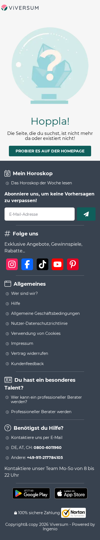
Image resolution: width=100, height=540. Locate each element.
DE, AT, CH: (36, 447)
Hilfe (15, 303)
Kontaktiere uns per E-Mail (36, 437)
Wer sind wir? (24, 293)
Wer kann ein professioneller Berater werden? (46, 399)
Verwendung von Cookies (36, 333)
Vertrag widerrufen (29, 353)
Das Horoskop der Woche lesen (41, 183)
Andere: (37, 457)
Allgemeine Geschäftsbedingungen (45, 313)
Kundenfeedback (27, 363)
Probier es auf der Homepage (50, 151)
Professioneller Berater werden (41, 412)
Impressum (22, 343)
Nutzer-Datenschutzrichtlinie (39, 323)
